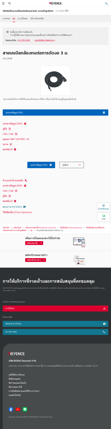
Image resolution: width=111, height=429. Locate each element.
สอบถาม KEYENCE (12, 207)
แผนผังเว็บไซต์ (15, 395)
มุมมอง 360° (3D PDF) (14, 139)
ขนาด (5, 144)
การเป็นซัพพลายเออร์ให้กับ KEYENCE (24, 391)
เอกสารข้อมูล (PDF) (12, 123)
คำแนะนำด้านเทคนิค (13, 180)
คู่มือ (5, 129)
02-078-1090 (11, 332)
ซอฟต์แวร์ (7, 149)
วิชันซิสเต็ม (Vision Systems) (17, 212)
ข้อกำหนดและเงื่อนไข (17, 383)
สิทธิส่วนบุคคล (14, 379)
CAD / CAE (8, 134)
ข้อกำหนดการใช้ (15, 387)
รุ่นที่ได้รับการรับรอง (17, 374)
